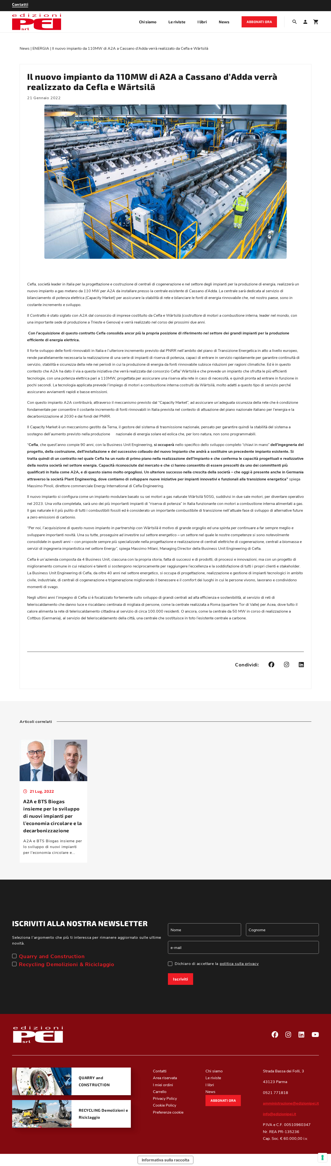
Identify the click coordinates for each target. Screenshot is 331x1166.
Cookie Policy (164, 1105)
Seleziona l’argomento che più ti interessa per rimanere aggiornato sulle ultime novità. (86, 940)
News (224, 21)
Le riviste (176, 21)
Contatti (159, 1070)
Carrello (159, 1091)
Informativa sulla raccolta (165, 1160)
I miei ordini (163, 1084)
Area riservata (165, 1077)
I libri (202, 21)
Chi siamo (147, 21)
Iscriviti (180, 978)
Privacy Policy (165, 1098)
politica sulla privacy (239, 963)
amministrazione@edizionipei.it (291, 1103)
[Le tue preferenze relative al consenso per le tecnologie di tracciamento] (322, 1157)
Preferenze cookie (168, 1112)
